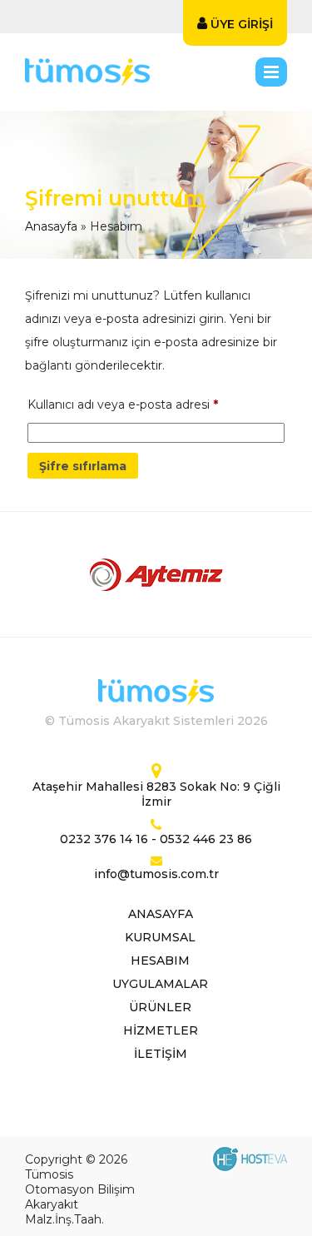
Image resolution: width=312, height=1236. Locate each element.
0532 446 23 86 (206, 838)
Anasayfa (51, 226)
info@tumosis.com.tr (156, 873)
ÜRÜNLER (160, 1007)
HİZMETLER (160, 1030)
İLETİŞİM (160, 1053)
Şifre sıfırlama (82, 466)
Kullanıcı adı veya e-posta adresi (122, 404)
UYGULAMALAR (160, 983)
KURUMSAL (160, 937)
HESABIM (160, 960)
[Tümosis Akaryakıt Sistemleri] (127, 72)
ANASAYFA (160, 913)
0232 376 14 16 (104, 838)
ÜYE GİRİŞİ (240, 24)
